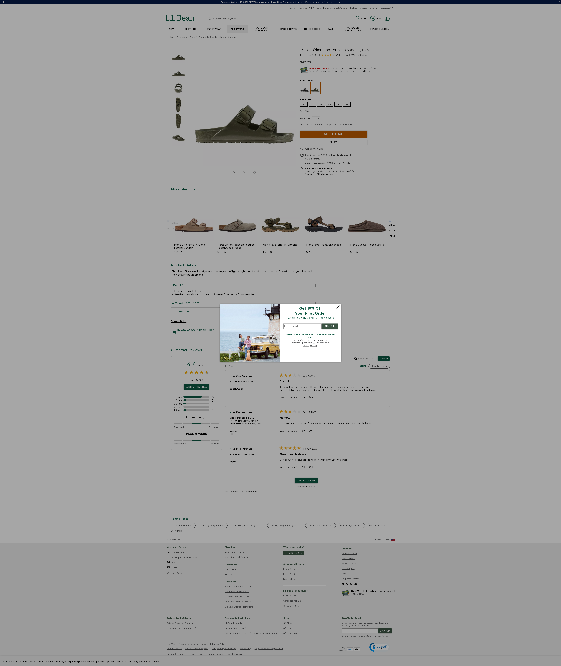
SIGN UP (330, 326)
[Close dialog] (337, 307)
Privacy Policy (310, 345)
